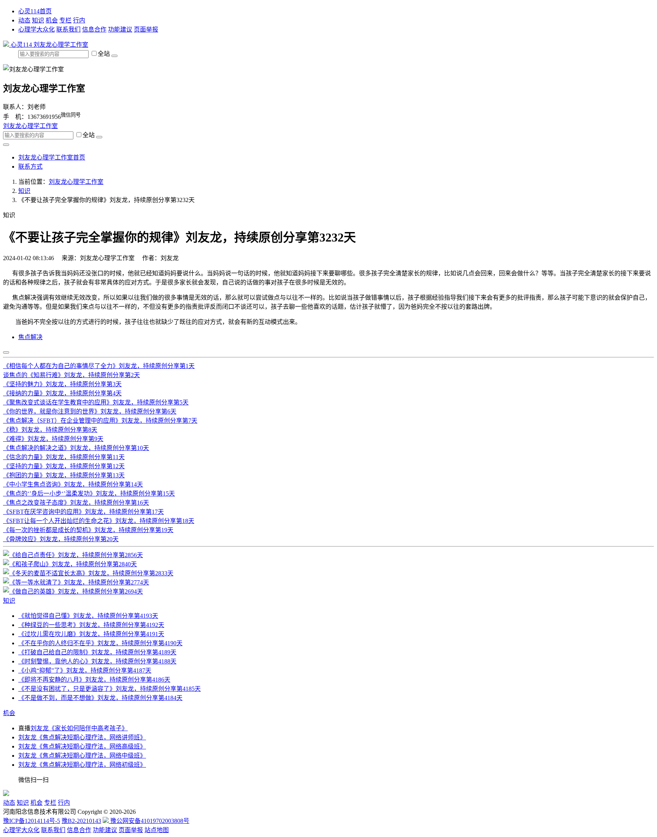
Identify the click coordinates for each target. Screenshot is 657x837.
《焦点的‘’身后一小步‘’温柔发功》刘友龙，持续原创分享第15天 (89, 493)
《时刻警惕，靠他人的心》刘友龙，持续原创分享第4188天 (97, 661)
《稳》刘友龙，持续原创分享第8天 (50, 429)
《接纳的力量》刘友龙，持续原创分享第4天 (62, 393)
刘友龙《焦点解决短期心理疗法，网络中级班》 (82, 755)
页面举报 (146, 29)
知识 (38, 20)
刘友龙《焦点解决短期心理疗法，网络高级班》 (82, 746)
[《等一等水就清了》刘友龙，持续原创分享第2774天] (76, 582)
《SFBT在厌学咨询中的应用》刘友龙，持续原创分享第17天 (83, 512)
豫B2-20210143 (81, 821)
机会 (52, 20)
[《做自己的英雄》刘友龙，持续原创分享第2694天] (73, 591)
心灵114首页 (35, 11)
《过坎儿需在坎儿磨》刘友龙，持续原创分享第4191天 (91, 634)
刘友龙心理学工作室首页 (51, 157)
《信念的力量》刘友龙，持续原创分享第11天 (64, 457)
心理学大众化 (36, 29)
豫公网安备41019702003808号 (149, 821)
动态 (24, 20)
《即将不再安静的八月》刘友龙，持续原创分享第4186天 (94, 679)
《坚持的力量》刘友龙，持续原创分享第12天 (64, 466)
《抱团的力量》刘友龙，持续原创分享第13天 (64, 475)
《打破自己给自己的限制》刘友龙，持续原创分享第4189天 (97, 652)
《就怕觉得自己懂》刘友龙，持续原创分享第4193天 (88, 616)
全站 (104, 54)
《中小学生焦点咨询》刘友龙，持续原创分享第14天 (73, 484)
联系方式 (30, 166)
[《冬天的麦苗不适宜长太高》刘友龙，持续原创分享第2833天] (88, 573)
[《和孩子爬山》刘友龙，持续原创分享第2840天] (70, 564)
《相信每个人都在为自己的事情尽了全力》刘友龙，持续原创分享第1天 (99, 366)
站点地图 (156, 830)
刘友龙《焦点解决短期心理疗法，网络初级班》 (82, 764)
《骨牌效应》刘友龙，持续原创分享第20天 (61, 539)
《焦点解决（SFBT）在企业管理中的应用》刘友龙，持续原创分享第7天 (100, 420)
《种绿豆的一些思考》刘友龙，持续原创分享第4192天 (91, 625)
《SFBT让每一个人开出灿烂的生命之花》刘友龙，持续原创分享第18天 (98, 521)
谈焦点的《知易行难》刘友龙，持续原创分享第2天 (71, 375)
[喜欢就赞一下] (6, 352)
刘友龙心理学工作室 (60, 44)
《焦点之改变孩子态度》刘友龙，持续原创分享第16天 (76, 502)
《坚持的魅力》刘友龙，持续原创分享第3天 (62, 384)
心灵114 (21, 44)
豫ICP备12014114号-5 (31, 821)
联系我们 (68, 29)
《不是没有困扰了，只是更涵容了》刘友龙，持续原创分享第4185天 (109, 688)
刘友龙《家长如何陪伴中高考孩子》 (79, 728)
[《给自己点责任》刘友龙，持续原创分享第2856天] (73, 555)
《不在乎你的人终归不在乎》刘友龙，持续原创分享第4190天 (100, 643)
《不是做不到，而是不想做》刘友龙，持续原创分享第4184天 (100, 698)
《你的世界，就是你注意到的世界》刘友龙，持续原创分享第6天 (89, 411)
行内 (79, 20)
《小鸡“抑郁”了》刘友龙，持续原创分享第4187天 (84, 670)
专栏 (65, 20)
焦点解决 (30, 337)
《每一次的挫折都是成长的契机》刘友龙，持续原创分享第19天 (88, 530)
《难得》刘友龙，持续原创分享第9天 (53, 439)
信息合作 (94, 29)
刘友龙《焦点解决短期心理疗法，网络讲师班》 (82, 737)
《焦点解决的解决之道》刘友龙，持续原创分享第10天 (76, 448)
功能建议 (120, 29)
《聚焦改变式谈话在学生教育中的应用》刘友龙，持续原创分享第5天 (96, 402)
